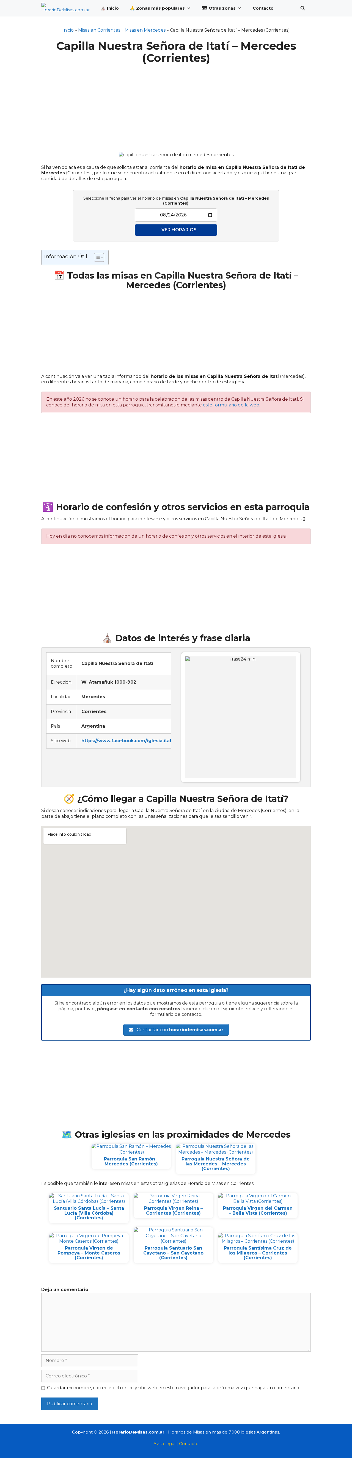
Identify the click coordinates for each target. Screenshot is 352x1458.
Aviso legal (164, 1443)
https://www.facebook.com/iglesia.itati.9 (129, 740)
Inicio (68, 30)
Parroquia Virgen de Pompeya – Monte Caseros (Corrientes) (88, 1252)
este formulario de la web (231, 405)
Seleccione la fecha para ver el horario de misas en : (176, 201)
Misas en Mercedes (145, 30)
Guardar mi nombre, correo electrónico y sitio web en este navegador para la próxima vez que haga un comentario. (173, 1387)
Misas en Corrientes (99, 30)
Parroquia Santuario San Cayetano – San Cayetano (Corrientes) (173, 1252)
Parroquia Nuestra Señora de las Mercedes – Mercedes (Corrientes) (216, 1163)
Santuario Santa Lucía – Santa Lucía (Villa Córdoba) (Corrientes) (89, 1213)
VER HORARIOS (179, 229)
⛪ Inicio (110, 8)
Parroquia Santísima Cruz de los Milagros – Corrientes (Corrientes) (258, 1252)
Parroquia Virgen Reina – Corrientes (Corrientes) (173, 1211)
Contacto (263, 8)
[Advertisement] (176, 104)
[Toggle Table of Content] (96, 257)
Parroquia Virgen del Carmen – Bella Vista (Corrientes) (258, 1211)
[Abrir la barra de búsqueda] (303, 8)
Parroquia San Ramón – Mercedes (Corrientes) (131, 1161)
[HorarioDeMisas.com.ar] (66, 8)
